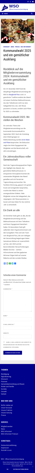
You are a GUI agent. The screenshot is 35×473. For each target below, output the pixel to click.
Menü (6, 13)
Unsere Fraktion (6, 410)
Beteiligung (5, 374)
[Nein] (33, 466)
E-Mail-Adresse (9, 324)
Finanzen (4, 381)
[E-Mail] (33, 1)
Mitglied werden (6, 426)
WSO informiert (26, 47)
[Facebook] (28, 1)
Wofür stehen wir (7, 405)
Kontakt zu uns (6, 450)
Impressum (5, 448)
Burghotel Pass (14, 94)
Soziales (4, 389)
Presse (17, 47)
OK (7, 469)
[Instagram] (30, 1)
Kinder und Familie (7, 386)
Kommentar (7, 289)
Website (6, 333)
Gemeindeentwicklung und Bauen (12, 384)
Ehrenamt (6, 47)
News (12, 47)
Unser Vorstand (6, 408)
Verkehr (3, 394)
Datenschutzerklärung (8, 445)
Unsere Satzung (6, 413)
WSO (14, 6)
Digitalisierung (6, 376)
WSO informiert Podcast (9, 434)
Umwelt (4, 391)
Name (5, 316)
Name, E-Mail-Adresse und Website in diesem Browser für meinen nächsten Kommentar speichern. (17, 344)
